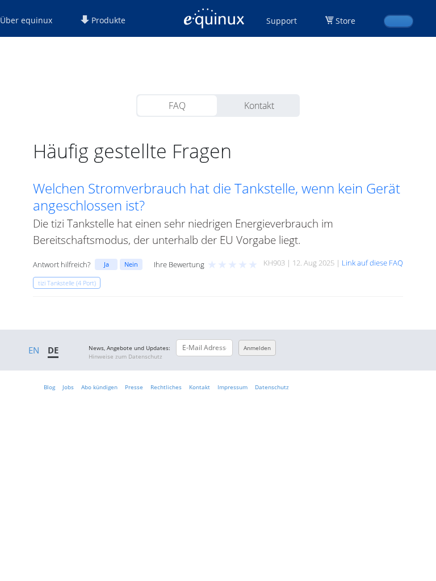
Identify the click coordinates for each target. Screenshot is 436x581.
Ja (106, 264)
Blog (49, 387)
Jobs (68, 387)
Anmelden (257, 348)
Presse (134, 387)
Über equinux (26, 20)
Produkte (107, 20)
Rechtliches (166, 387)
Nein (131, 264)
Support (281, 20)
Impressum (232, 387)
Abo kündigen (99, 387)
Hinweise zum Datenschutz (125, 356)
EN (33, 350)
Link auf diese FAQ (372, 263)
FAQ (177, 105)
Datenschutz (272, 387)
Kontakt (259, 105)
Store (345, 20)
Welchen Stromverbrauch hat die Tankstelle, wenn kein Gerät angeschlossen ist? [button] (216, 197)
